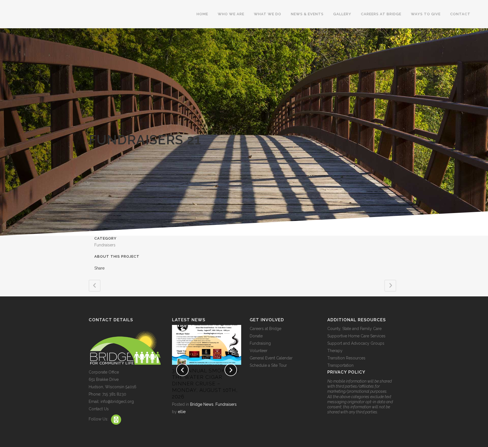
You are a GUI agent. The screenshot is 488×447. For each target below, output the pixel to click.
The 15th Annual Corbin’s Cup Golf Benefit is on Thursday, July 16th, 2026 (203, 384)
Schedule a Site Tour (268, 365)
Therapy (335, 350)
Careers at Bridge (265, 328)
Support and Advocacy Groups (355, 343)
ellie (182, 411)
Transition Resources (346, 358)
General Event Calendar (271, 358)
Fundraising (260, 343)
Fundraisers (226, 404)
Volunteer (258, 350)
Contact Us (99, 409)
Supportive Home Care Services (356, 336)
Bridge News (201, 404)
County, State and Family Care (354, 328)
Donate (256, 336)
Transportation (340, 365)
